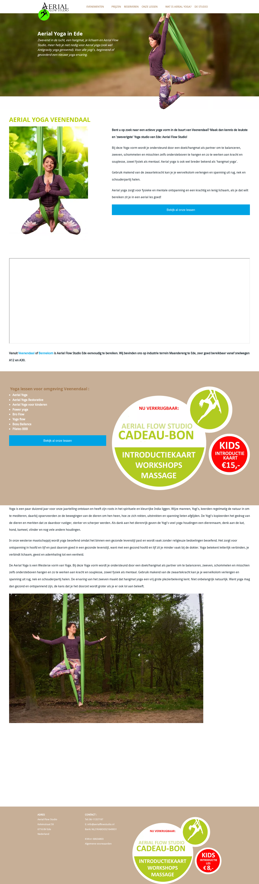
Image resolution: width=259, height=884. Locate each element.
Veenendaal (26, 353)
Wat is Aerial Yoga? (178, 6)
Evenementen (94, 8)
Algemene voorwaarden (98, 843)
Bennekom (46, 353)
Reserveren (131, 6)
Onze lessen (149, 8)
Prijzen (116, 6)
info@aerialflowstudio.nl (100, 824)
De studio (200, 8)
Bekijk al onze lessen (181, 209)
